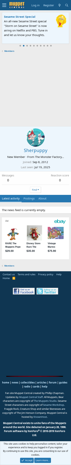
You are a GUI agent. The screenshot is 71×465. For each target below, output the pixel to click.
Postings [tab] (29, 198)
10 (51, 45)
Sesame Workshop (53, 405)
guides (63, 382)
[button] (4, 5)
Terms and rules (26, 274)
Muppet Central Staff (31, 397)
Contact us (9, 274)
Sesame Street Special (19, 16)
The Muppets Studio (45, 401)
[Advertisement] (35, 89)
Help (59, 274)
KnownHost (40, 417)
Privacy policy (45, 274)
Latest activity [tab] (11, 198)
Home (6, 278)
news (15, 382)
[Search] (66, 5)
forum (53, 382)
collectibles (28, 382)
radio (27, 386)
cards (36, 386)
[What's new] (59, 5)
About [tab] (42, 198)
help (44, 386)
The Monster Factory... (49, 157)
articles (42, 382)
